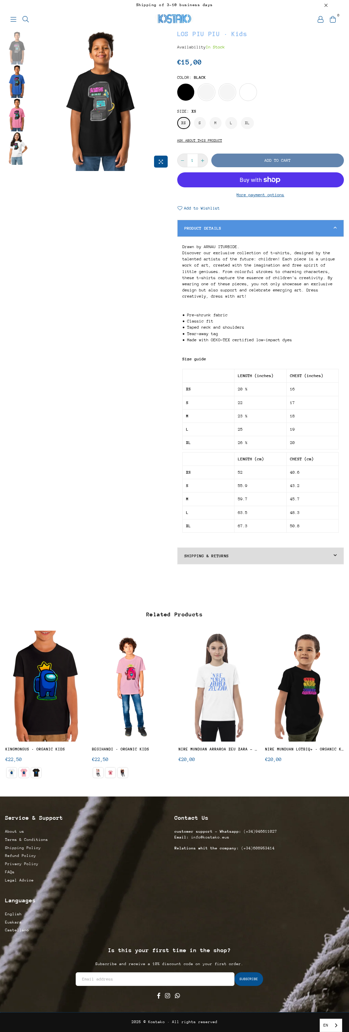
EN (325, 1025)
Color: (191, 77)
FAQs (10, 872)
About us (14, 831)
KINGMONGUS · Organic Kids (35, 749)
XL (247, 123)
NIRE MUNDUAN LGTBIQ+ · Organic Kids (304, 749)
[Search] (25, 19)
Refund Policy (20, 856)
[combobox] (331, 1025)
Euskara (13, 922)
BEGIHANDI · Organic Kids (120, 749)
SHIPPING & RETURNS (206, 556)
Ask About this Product (199, 141)
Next (166, 100)
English (13, 914)
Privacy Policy (22, 864)
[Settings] (320, 19)
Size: (186, 111)
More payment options (260, 194)
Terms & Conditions (26, 839)
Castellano (17, 930)
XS (183, 123)
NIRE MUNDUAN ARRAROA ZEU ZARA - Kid (218, 749)
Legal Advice (19, 880)
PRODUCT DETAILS (203, 228)
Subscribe (249, 979)
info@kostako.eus (209, 837)
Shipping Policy (23, 848)
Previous (36, 100)
